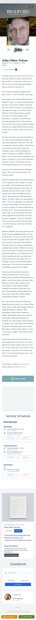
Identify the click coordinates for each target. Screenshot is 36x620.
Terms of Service (23, 612)
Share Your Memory (11, 555)
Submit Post (18, 584)
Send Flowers (25, 474)
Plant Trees (25, 438)
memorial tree (23, 364)
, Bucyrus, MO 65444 (13, 471)
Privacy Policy (13, 612)
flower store (22, 367)
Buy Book (18, 531)
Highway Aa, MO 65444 (14, 434)
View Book (9, 531)
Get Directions (10, 438)
